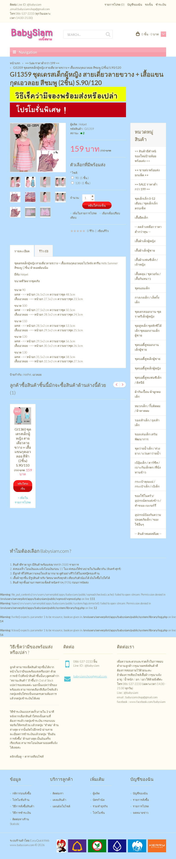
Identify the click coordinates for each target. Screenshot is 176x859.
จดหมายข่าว (140, 812)
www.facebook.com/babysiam (147, 701)
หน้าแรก (15, 63)
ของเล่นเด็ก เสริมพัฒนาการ (146, 436)
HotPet (27, 374)
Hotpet (83, 124)
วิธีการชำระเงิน (21, 812)
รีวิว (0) (43, 251)
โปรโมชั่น (99, 812)
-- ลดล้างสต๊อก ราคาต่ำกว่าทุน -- (148, 229)
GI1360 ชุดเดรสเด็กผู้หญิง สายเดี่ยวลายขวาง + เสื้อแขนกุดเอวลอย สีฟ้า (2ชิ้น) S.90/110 (22, 447)
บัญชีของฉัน (134, 4)
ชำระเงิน (161, 4)
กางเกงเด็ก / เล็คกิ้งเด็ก (147, 300)
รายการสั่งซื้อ (141, 799)
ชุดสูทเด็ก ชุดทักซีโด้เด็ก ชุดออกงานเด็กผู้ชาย (148, 330)
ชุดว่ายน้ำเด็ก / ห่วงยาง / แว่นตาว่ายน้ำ (148, 451)
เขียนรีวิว (103, 231)
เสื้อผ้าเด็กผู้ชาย (145, 250)
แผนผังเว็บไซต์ (61, 806)
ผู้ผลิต (96, 793)
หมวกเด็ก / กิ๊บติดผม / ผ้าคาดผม (147, 408)
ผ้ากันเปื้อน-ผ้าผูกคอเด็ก (148, 394)
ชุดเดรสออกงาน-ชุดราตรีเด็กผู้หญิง (148, 314)
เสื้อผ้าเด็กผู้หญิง (145, 241)
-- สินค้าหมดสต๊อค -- (148, 533)
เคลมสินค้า (59, 799)
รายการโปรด (141, 806)
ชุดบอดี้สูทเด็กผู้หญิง (148, 368)
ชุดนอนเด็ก (142, 288)
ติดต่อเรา (58, 793)
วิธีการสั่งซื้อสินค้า (23, 806)
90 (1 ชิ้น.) (82, 178)
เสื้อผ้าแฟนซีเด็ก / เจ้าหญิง (146, 262)
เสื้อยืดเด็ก (141, 217)
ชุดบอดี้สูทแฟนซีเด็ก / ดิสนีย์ (148, 380)
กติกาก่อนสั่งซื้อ (21, 793)
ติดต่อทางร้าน (20, 819)
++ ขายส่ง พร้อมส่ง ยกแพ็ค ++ (147, 172)
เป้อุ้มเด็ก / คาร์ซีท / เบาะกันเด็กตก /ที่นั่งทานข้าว (148, 467)
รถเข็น (149, 4)
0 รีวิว (90, 231)
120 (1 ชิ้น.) (82, 183)
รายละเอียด (22, 251)
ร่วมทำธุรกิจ (100, 806)
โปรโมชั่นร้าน (20, 799)
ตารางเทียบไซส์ (34, 756)
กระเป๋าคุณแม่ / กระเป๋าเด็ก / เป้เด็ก (147, 484)
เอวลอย (37, 374)
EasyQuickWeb (39, 840)
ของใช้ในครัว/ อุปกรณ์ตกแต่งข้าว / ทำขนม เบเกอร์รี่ (148, 500)
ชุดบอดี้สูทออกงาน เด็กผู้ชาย (147, 347)
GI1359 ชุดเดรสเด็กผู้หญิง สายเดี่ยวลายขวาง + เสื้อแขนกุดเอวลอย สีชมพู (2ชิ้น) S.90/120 (67, 67)
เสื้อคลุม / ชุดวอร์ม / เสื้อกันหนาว (148, 276)
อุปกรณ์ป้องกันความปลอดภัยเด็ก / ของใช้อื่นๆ (148, 519)
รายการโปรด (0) (114, 4)
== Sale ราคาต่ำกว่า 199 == (42, 63)
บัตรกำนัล (99, 799)
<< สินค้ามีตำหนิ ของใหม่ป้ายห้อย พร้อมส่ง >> (145, 156)
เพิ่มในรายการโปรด (85, 213)
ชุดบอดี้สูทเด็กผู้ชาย (147, 359)
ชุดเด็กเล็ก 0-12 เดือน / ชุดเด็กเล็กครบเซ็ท (146, 203)
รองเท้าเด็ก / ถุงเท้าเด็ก (147, 422)
